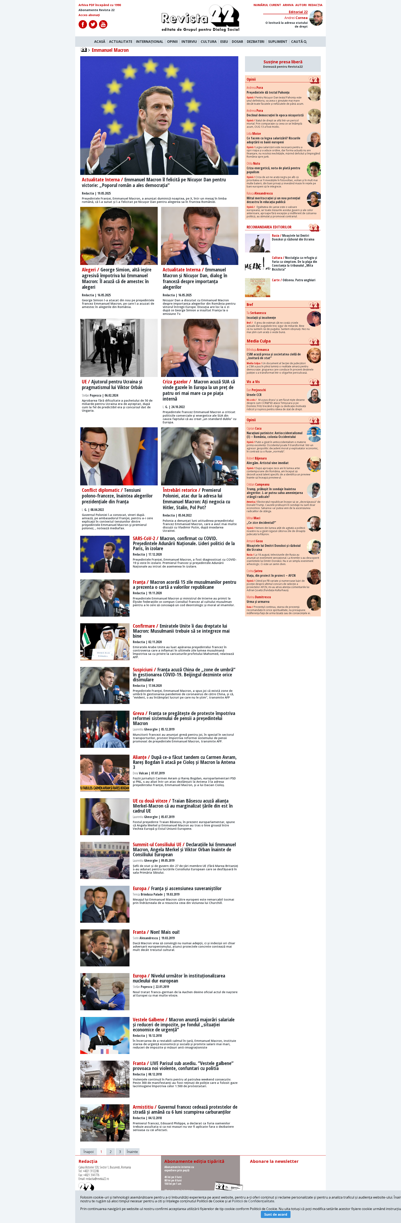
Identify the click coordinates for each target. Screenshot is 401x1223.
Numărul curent (267, 5)
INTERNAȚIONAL (149, 41)
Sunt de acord (275, 1214)
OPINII (172, 41)
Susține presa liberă (283, 64)
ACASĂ (99, 41)
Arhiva (288, 5)
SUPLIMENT (277, 41)
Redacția (315, 5)
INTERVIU (189, 41)
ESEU (224, 41)
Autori (301, 5)
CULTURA (209, 41)
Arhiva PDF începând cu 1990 (100, 5)
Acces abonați (89, 15)
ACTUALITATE (120, 41)
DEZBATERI (255, 41)
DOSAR (237, 41)
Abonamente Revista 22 (96, 10)
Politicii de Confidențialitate (253, 1201)
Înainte (132, 1151)
